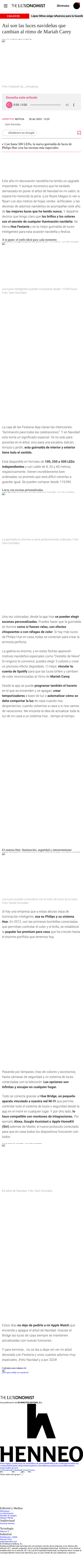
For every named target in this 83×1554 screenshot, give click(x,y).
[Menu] (5, 5)
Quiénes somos (37, 1466)
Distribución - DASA (8, 1537)
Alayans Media (6, 1518)
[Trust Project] (12, 1368)
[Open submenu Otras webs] (30, 1505)
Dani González (13, 124)
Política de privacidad (38, 1463)
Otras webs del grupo (10, 1474)
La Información (6, 1513)
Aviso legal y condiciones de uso (14, 1463)
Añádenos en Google (21, 133)
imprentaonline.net (8, 1542)
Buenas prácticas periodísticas (57, 1466)
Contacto (26, 1466)
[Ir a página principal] (28, 5)
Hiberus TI (4, 1531)
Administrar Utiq (14, 1466)
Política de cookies (56, 1463)
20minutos (5, 1511)
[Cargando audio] (9, 105)
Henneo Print (6, 1539)
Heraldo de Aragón (8, 1516)
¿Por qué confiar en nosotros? (15, 1373)
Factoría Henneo (7, 1524)
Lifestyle (8, 119)
